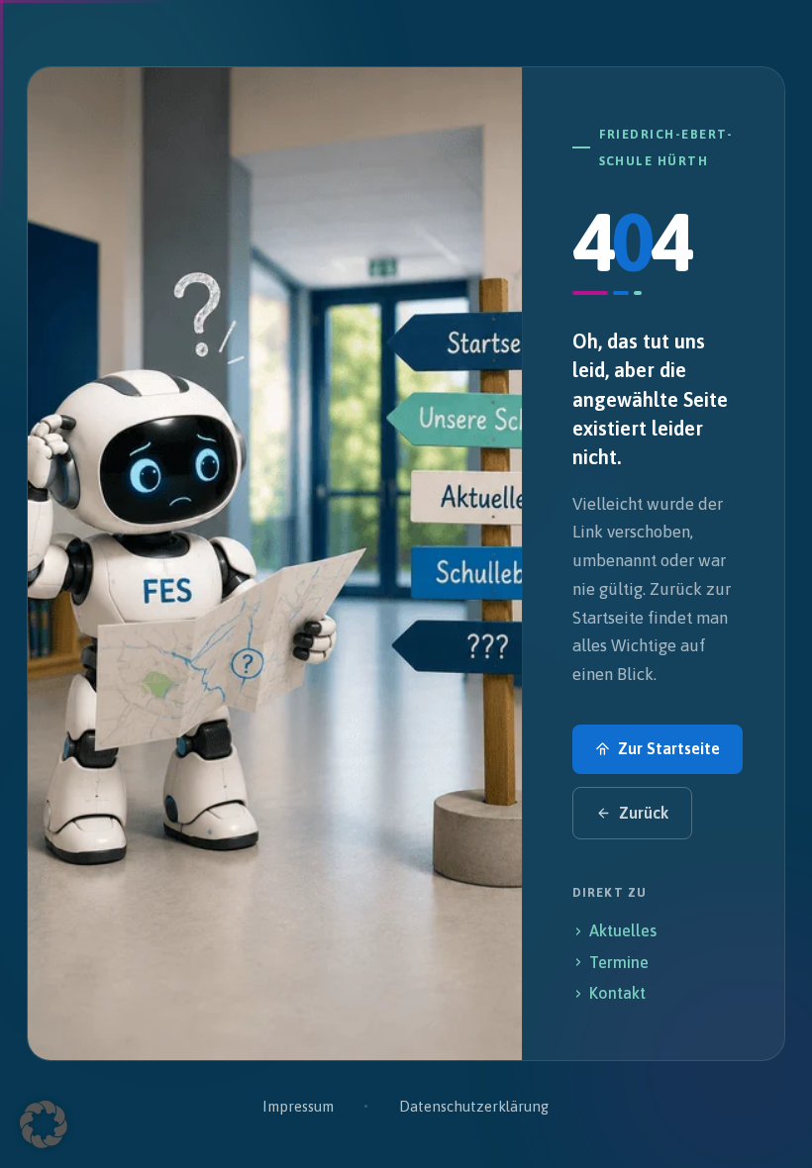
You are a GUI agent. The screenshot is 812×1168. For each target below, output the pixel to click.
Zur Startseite (669, 748)
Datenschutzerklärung (474, 1106)
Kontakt (617, 993)
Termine (619, 962)
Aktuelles (623, 930)
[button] (43, 1124)
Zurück (643, 813)
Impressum (297, 1106)
